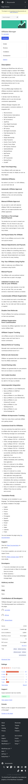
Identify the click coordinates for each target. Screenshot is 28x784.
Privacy (3, 730)
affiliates (24, 652)
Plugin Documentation (13, 545)
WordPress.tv (5, 743)
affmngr (7, 615)
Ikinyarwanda (8, 763)
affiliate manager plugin (12, 557)
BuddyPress (5, 756)
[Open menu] (25, 2)
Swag (17, 743)
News (3, 725)
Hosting (3, 728)
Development (6, 55)
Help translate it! (14, 12)
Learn (3, 735)
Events (17, 738)
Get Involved (18, 735)
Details (5, 44)
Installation (6, 52)
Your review (4, 685)
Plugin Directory (5, 6)
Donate (17, 741)
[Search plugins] (17, 17)
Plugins (17, 728)
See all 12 (24, 645)
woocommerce (22, 655)
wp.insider (6, 34)
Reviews (5, 48)
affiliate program (17, 652)
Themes (17, 725)
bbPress (4, 754)
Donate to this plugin (7, 713)
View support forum (6, 700)
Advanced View (5, 659)
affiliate (15, 649)
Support (5, 59)
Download (5, 38)
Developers (4, 741)
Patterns (17, 730)
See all (25, 685)
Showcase (18, 723)
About (3, 723)
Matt (3, 751)
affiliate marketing (22, 649)
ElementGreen (8, 620)
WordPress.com (6, 748)
